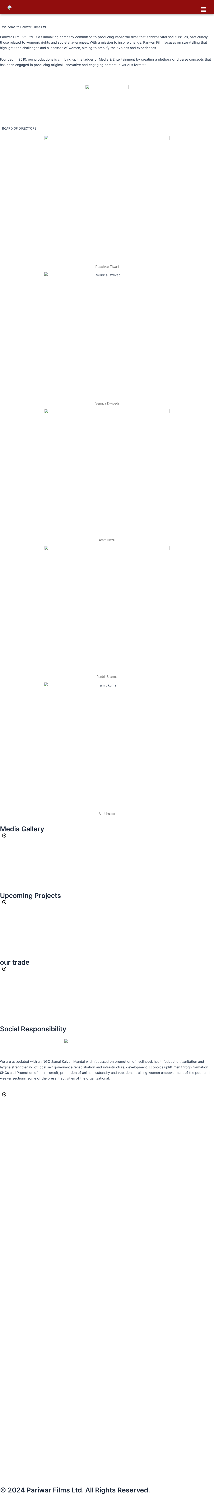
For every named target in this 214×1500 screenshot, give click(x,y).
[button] (203, 9)
